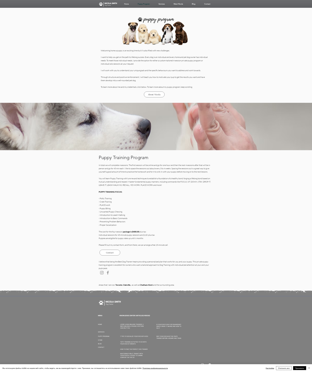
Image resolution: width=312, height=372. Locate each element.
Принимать (299, 368)
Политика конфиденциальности (155, 368)
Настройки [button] (270, 368)
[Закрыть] (309, 368)
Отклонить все (284, 368)
